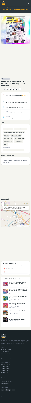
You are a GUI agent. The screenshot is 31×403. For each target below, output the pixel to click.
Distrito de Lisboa (5, 370)
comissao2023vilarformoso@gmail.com (15, 112)
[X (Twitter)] (13, 89)
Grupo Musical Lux (8, 138)
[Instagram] (6, 390)
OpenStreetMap (26, 225)
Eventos (7, 7)
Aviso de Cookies (5, 383)
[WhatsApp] (7, 89)
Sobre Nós (3, 377)
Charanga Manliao (8, 129)
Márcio (5, 144)
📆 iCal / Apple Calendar (9, 272)
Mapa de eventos (5, 351)
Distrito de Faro (4, 372)
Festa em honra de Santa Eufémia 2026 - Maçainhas (18, 297)
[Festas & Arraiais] (3, 336)
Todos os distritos (5, 364)
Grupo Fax (6, 135)
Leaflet (19, 225)
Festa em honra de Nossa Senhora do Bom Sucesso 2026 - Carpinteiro (18, 290)
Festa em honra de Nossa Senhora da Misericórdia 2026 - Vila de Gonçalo (18, 319)
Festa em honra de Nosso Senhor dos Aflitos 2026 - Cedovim (17, 283)
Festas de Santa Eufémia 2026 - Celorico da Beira (17, 304)
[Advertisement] (15, 61)
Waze (7, 118)
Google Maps (13, 118)
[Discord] (13, 390)
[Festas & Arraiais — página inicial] (3, 3)
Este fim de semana (5, 353)
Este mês (3, 355)
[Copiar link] (19, 89)
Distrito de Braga (5, 366)
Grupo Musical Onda (19, 138)
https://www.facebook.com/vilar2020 (14, 107)
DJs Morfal (17, 129)
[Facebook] (10, 89)
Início (2, 7)
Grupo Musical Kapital (16, 135)
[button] (15, 212)
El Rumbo (24, 129)
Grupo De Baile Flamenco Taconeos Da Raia (14, 132)
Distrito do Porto (5, 368)
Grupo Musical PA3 (8, 141)
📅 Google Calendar (8, 268)
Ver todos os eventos (6, 349)
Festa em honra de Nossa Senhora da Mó (13, 150)
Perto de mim (4, 357)
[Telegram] (16, 89)
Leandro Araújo (18, 141)
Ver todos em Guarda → (15, 325)
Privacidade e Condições (6, 381)
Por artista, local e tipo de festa (8, 358)
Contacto (3, 379)
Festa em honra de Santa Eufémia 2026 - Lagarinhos (18, 311)
